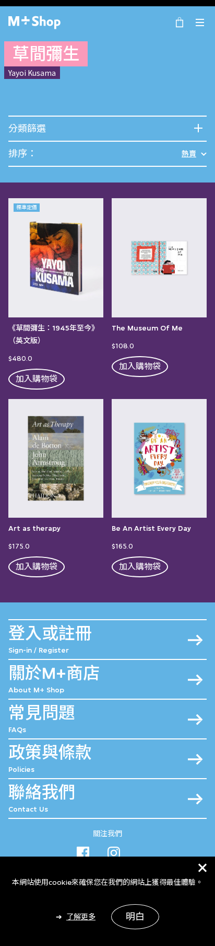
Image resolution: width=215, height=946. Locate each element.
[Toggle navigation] (200, 22)
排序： (22, 154)
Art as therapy (34, 528)
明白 (135, 916)
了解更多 (80, 917)
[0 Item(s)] (179, 21)
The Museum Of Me (147, 328)
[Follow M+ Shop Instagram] (114, 851)
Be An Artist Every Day (151, 528)
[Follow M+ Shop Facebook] (83, 851)
